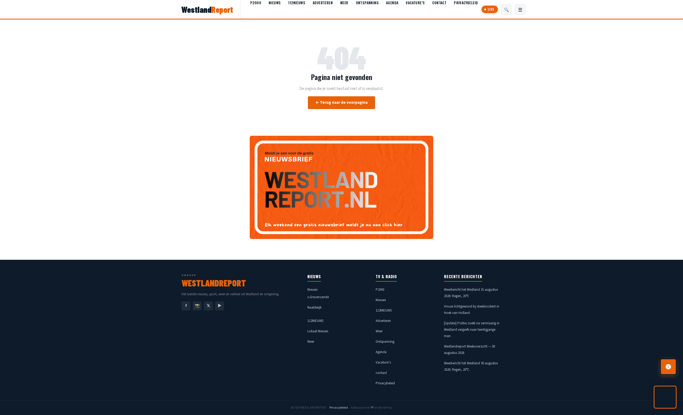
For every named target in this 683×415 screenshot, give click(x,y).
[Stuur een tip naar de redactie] (668, 366)
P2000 (255, 2)
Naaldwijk (314, 307)
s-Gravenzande (318, 297)
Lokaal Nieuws (317, 331)
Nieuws (275, 2)
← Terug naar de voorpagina (341, 102)
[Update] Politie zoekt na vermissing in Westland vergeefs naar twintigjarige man (471, 329)
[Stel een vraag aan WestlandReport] (665, 397)
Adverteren (323, 2)
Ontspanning (367, 2)
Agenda (392, 2)
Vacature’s (415, 2)
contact (439, 2)
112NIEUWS (296, 2)
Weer (344, 2)
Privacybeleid (466, 2)
